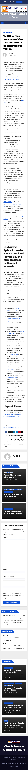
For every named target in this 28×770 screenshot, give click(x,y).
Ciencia (5, 489)
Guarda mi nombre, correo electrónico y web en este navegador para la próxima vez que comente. (13, 596)
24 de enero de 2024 (11, 692)
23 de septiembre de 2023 (12, 710)
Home (3, 763)
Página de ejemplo (14, 766)
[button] (23, 22)
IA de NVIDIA (15, 77)
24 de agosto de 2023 (11, 727)
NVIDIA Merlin (10, 369)
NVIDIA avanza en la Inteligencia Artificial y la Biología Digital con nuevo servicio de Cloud (19, 440)
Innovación (11, 489)
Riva (16, 354)
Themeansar (14, 759)
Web (4, 583)
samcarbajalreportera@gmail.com (13, 427)
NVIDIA (13, 354)
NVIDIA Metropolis (12, 377)
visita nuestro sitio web (10, 414)
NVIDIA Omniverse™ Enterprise (12, 79)
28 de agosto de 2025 (11, 675)
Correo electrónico (8, 576)
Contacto (24, 763)
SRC (12, 53)
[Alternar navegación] (13, 23)
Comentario (6, 537)
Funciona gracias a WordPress (10, 757)
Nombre (5, 569)
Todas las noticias (7, 32)
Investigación (18, 489)
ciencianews (17, 499)
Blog (20, 763)
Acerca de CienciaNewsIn (12, 763)
